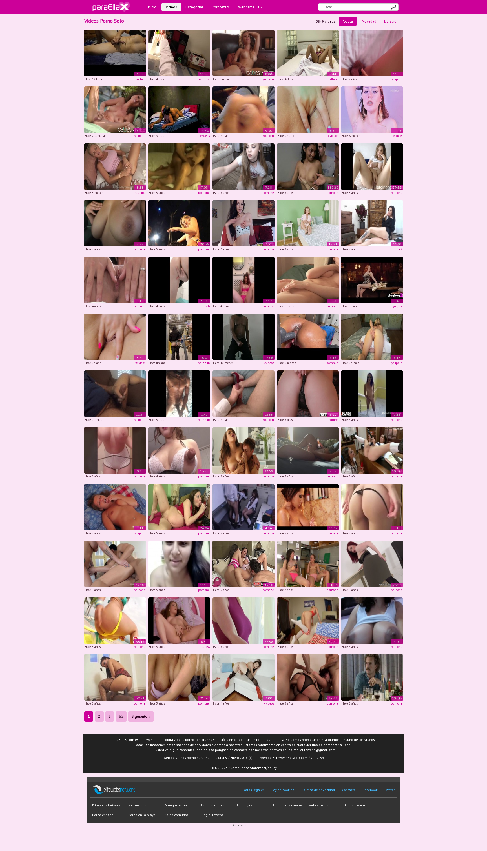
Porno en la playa (142, 815)
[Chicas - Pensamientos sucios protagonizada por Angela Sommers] (308, 393)
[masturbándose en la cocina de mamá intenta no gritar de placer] (179, 279)
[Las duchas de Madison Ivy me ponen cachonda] (308, 507)
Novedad (369, 21)
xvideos (205, 136)
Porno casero (355, 805)
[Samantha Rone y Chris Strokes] (308, 620)
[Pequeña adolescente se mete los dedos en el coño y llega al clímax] (179, 620)
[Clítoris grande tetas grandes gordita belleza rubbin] (372, 620)
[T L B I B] (308, 677)
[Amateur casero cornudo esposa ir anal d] (179, 166)
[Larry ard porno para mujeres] (243, 109)
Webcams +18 (250, 7)
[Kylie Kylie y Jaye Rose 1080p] (372, 563)
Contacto (349, 790)
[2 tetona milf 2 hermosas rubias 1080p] (179, 677)
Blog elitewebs (211, 815)
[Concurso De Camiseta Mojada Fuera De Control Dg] (179, 223)
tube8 (398, 249)
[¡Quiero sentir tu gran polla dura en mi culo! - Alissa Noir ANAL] (372, 223)
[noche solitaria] (179, 52)
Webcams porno (321, 805)
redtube (204, 79)
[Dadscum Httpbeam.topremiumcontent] (243, 166)
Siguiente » (141, 716)
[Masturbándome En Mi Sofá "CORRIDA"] (115, 393)
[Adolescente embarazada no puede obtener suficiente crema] (179, 507)
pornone (204, 193)
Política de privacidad (318, 790)
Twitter (390, 790)
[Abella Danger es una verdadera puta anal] (115, 620)
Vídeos (171, 7)
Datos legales (254, 790)
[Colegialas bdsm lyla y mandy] (372, 450)
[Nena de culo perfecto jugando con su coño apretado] (243, 223)
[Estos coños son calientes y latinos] (308, 166)
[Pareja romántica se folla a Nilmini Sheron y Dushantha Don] (179, 109)
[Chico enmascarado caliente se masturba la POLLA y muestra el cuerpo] (179, 393)
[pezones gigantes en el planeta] (179, 450)
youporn (268, 79)
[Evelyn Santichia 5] (115, 450)
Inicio (152, 7)
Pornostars (221, 7)
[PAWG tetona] (372, 336)
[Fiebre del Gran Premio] (372, 677)
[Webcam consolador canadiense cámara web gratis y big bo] (372, 166)
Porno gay (244, 805)
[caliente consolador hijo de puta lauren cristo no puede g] (115, 279)
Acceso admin (243, 825)
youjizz (397, 306)
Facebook (370, 790)
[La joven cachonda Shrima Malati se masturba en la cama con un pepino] (308, 52)
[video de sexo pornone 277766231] (308, 223)
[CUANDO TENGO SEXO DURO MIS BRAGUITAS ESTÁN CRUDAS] (372, 52)
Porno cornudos (176, 815)
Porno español (103, 815)
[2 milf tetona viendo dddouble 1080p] (243, 620)
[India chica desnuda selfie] (179, 563)
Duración (391, 21)
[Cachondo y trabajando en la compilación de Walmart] (179, 336)
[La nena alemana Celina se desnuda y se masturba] (115, 507)
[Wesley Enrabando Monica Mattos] (115, 677)
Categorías (194, 7)
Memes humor (139, 805)
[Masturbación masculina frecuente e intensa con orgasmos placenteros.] (115, 52)
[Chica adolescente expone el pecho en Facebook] (372, 507)
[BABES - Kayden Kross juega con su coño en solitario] (243, 52)
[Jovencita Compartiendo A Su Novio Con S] (243, 563)
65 (121, 716)
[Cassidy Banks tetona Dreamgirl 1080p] (243, 450)
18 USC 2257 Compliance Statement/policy (243, 768)
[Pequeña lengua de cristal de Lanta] (243, 279)
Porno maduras (212, 805)
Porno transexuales (288, 805)
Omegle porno (175, 805)
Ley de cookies (283, 790)
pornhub (139, 79)
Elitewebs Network (106, 805)
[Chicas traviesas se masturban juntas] (308, 563)
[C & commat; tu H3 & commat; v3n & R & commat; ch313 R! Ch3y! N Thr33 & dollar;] (115, 563)
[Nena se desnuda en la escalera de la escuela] (372, 393)
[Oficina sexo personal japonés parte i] (243, 507)
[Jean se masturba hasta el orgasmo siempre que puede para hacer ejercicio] (115, 166)
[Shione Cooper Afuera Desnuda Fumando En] (115, 223)
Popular (348, 21)
